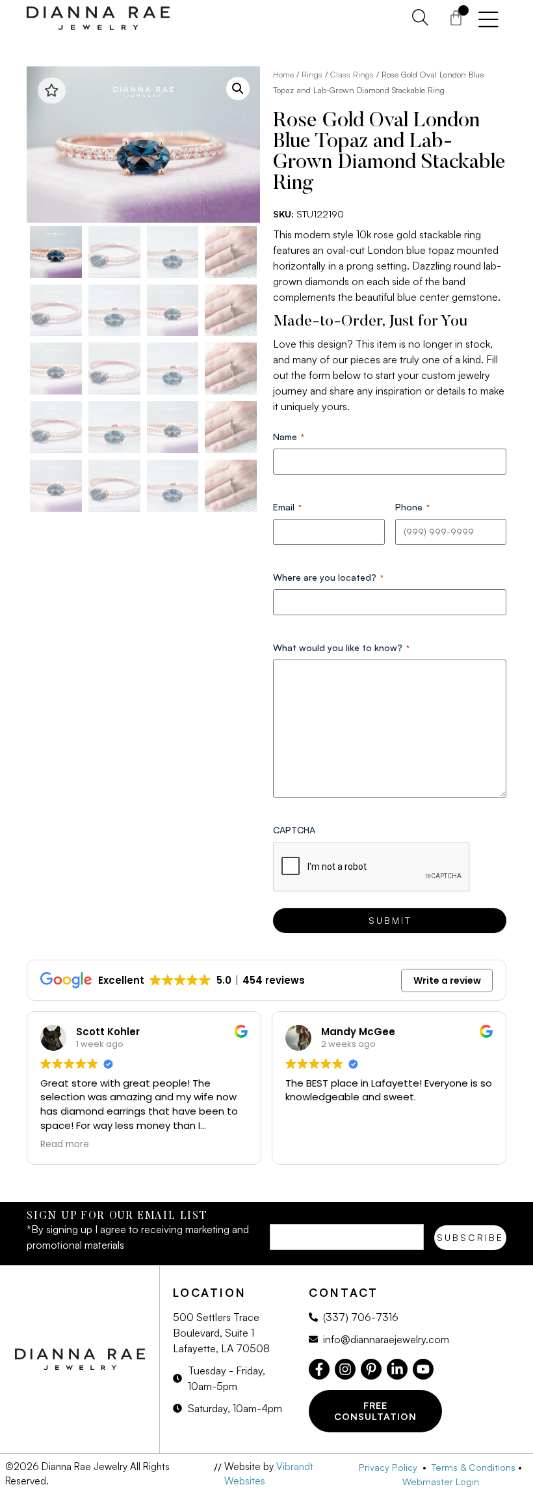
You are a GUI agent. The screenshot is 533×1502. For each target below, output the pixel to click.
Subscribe (470, 1237)
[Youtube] (423, 1369)
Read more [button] (64, 1144)
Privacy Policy (390, 1467)
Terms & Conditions (473, 1467)
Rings (312, 74)
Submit (390, 920)
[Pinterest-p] (371, 1369)
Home (283, 74)
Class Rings (352, 74)
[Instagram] (345, 1369)
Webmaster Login (440, 1481)
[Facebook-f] (319, 1369)
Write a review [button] (447, 980)
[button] (238, 88)
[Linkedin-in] (397, 1369)
